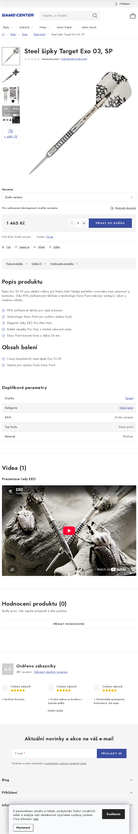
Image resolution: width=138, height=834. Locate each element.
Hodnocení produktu (62, 263)
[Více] (127, 27)
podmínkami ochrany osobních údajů (66, 763)
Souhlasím (113, 814)
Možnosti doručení (125, 208)
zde (35, 819)
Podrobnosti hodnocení (74, 59)
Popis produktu (14, 263)
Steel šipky (126, 408)
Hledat (95, 15)
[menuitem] (10, 27)
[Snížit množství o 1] (72, 223)
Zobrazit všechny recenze (50, 672)
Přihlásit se (111, 753)
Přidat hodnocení (69, 624)
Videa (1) (37, 263)
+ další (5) (11, 137)
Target (49, 237)
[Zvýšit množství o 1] (84, 223)
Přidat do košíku (110, 223)
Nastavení (23, 828)
